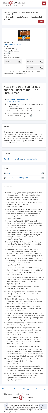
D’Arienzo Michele (13, 101)
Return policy (40, 389)
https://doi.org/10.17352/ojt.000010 (17, 178)
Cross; (20, 159)
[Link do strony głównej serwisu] (14, 3)
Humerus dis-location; (30, 159)
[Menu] (44, 3)
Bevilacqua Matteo (24, 99)
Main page (6, 389)
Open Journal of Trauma (29, 13)
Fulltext (7, 173)
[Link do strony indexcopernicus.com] (24, 398)
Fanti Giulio (11, 99)
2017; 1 (10, 15)
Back (41, 21)
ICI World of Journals (11, 13)
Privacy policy (27, 389)
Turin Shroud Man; (10, 159)
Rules (16, 389)
